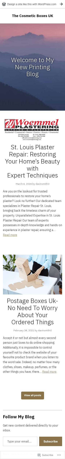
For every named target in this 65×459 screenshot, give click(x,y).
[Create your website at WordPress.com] (32, 4)
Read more (10, 235)
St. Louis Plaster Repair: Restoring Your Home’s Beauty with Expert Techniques (32, 161)
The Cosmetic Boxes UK (32, 15)
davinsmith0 (42, 183)
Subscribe (51, 441)
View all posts (32, 395)
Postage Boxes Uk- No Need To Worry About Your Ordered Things (32, 311)
